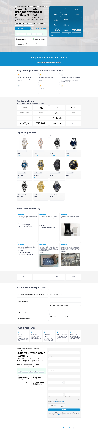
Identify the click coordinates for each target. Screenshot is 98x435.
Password (49, 396)
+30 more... (73, 123)
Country (50, 373)
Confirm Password (68, 396)
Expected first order (69, 379)
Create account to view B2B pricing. (42, 135)
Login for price (19, 155)
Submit (64, 409)
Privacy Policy (58, 414)
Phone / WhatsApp (52, 367)
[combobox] (64, 376)
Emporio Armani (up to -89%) (39, 150)
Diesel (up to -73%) (70, 172)
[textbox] (55, 382)
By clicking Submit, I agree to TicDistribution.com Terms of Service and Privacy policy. (64, 400)
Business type (51, 379)
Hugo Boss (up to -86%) (22, 172)
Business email (51, 361)
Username (50, 385)
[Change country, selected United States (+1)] (49, 370)
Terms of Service (54, 401)
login (61, 34)
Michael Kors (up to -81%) (22, 150)
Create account (21, 103)
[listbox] (72, 382)
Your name (50, 350)
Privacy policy (61, 401)
